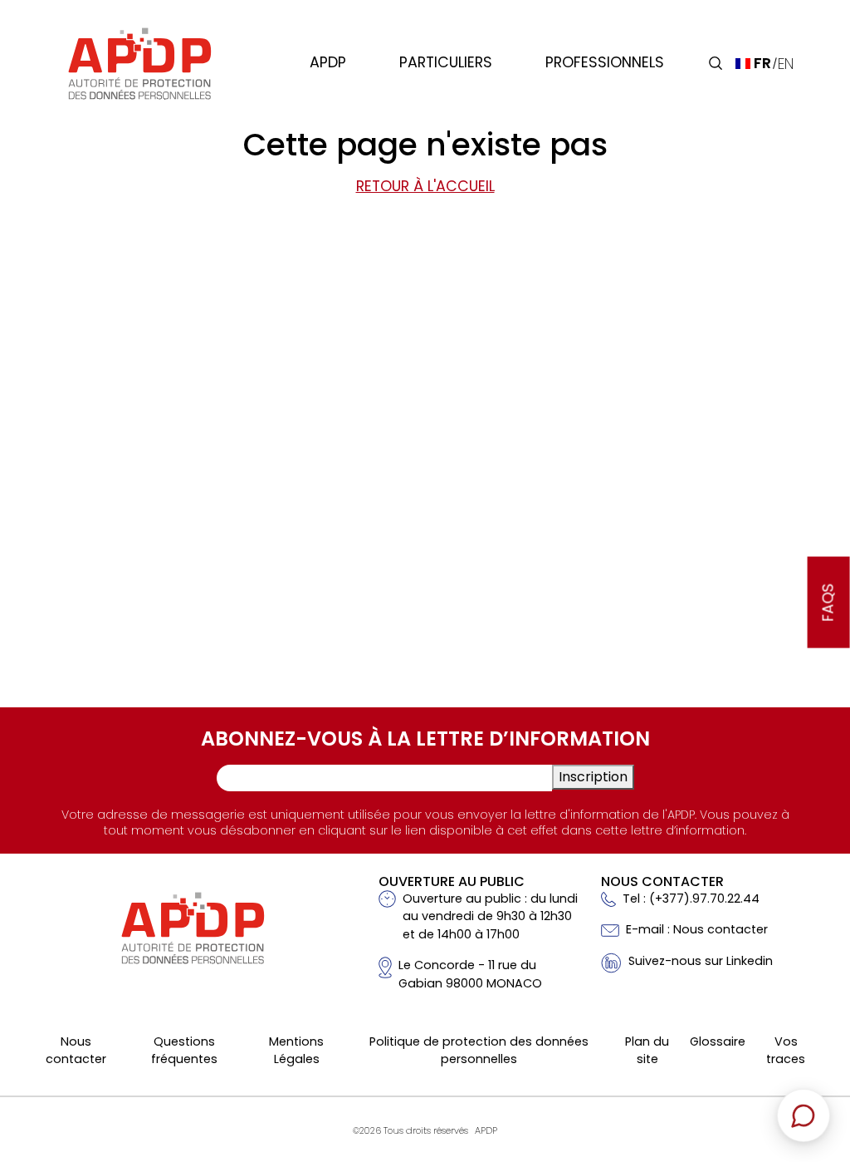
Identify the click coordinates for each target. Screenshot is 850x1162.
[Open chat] (803, 1115)
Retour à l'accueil (425, 186)
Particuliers (445, 62)
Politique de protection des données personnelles (479, 1050)
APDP (328, 62)
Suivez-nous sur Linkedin (700, 961)
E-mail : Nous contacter (697, 929)
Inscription (593, 776)
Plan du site (647, 1050)
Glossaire (717, 1041)
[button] (715, 63)
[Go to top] (812, 1033)
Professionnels (604, 62)
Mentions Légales (296, 1050)
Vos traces (785, 1050)
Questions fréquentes (184, 1050)
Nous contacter (76, 1050)
